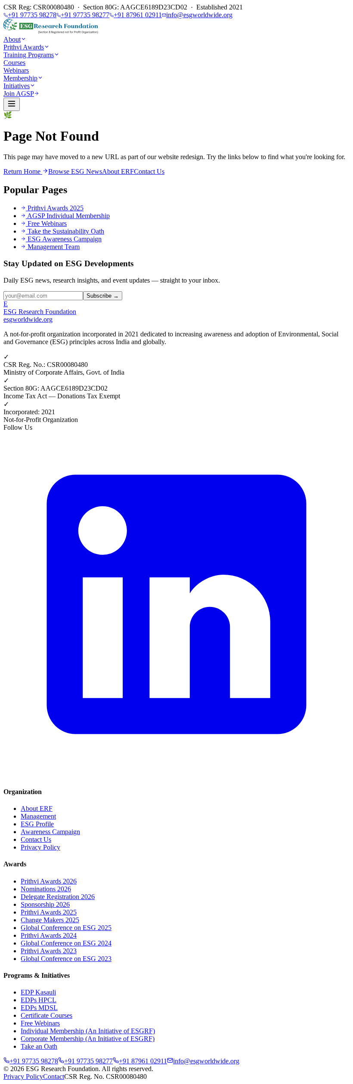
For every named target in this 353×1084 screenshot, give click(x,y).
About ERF (118, 171)
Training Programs (28, 55)
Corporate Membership (88, 1038)
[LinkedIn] (176, 775)
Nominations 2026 (46, 889)
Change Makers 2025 (50, 920)
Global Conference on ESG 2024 (66, 943)
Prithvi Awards (23, 47)
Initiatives (16, 85)
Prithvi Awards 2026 (49, 881)
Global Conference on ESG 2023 (66, 958)
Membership (20, 78)
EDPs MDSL (39, 1007)
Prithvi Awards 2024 (49, 935)
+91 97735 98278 (32, 14)
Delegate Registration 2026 (58, 896)
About (12, 39)
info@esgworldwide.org (199, 14)
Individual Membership (88, 1031)
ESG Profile (37, 824)
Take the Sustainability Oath (66, 231)
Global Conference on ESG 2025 (66, 927)
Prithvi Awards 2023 (49, 951)
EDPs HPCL (38, 1000)
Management (38, 816)
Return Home (22, 171)
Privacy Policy (40, 847)
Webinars (16, 70)
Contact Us (149, 171)
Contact (53, 1076)
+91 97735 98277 (85, 14)
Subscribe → (103, 296)
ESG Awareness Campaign (65, 239)
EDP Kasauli (38, 992)
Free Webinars (47, 223)
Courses (14, 62)
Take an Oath (39, 1046)
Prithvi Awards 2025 (56, 208)
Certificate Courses (46, 1015)
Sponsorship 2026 (45, 904)
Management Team (54, 246)
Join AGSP (18, 93)
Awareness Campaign (50, 831)
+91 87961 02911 (138, 14)
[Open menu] (11, 104)
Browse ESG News (75, 171)
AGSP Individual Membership (68, 215)
